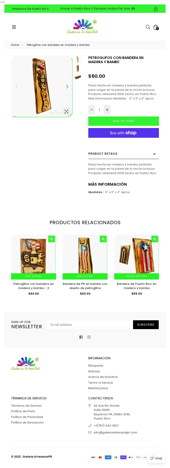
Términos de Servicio (26, 406)
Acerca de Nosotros (103, 377)
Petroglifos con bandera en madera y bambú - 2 (34, 286)
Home (15, 45)
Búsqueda (95, 365)
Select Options (136, 276)
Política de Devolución (27, 422)
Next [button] (67, 86)
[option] (42, 87)
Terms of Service (100, 383)
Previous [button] (16, 86)
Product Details (102, 153)
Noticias (94, 371)
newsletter (26, 325)
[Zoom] (67, 111)
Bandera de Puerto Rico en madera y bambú (136, 286)
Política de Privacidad (27, 417)
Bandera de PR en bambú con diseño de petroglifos (85, 286)
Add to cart (33, 276)
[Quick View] (51, 239)
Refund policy (98, 388)
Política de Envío (23, 411)
